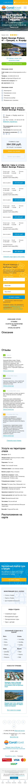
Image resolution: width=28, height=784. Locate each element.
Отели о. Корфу (9, 595)
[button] (5, 49)
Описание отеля (14, 319)
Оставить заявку (14, 579)
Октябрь (20, 642)
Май (19, 657)
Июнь (5, 639)
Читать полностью (8, 371)
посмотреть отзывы (14, 60)
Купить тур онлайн (14, 151)
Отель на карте (14, 328)
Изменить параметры (10, 121)
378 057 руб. (19, 234)
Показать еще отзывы (14, 440)
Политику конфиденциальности (13, 306)
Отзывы (14, 321)
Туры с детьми (9, 622)
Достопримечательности (12, 601)
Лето (4, 636)
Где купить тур (14, 737)
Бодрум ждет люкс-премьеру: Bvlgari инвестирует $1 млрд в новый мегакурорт (14, 704)
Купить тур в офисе (14, 156)
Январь (6, 654)
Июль (5, 642)
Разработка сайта (10, 756)
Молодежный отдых (11, 616)
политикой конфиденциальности (17, 775)
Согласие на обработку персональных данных (12, 308)
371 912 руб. (19, 183)
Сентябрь (21, 639)
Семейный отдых (10, 614)
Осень (19, 636)
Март (19, 651)
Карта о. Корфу (9, 598)
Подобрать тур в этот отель (14, 63)
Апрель (20, 654)
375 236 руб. (19, 217)
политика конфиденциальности (12, 771)
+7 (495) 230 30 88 (8, 2)
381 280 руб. (19, 251)
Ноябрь (20, 645)
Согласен (14, 777)
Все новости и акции (14, 710)
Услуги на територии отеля (14, 324)
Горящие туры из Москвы (13, 747)
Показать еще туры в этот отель (14, 256)
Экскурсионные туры (12, 619)
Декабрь (6, 651)
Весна (19, 649)
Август (6, 645)
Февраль (6, 657)
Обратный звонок (19, 730)
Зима (5, 649)
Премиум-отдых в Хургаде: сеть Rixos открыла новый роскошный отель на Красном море (14, 684)
